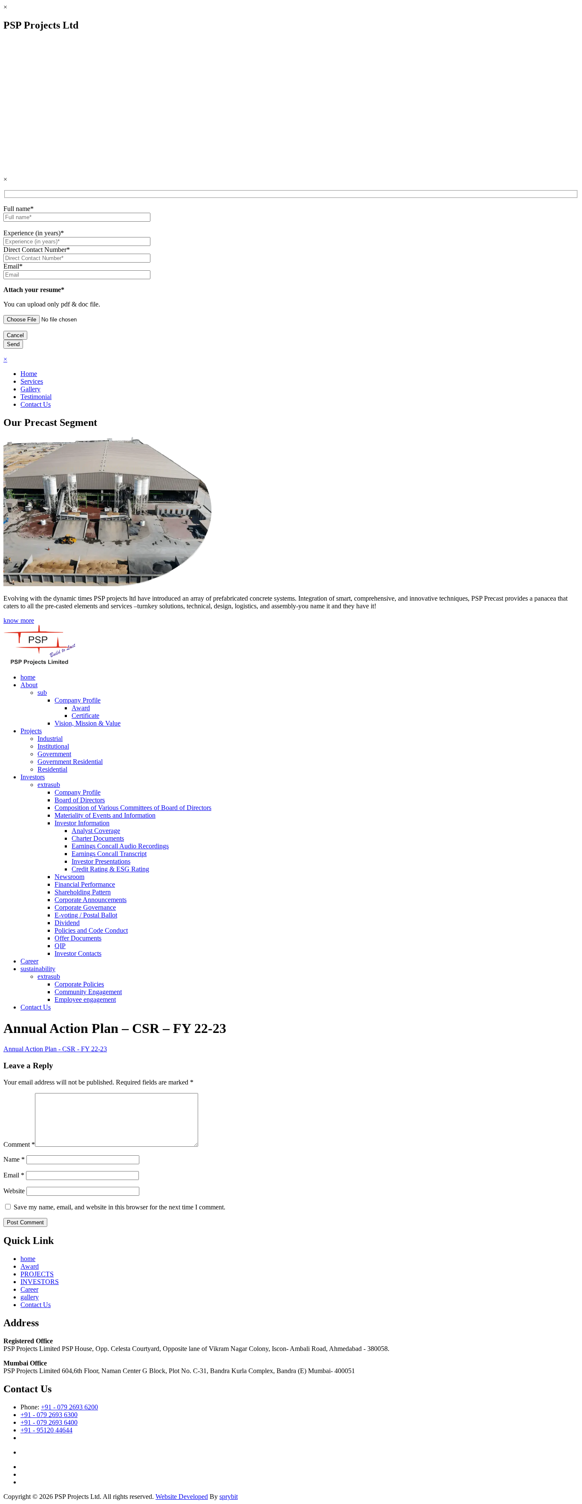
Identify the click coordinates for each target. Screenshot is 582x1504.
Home (28, 373)
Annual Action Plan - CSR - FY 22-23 (55, 1049)
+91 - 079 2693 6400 (49, 1422)
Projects (31, 731)
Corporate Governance (85, 907)
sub (42, 692)
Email (13, 1175)
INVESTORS (39, 1281)
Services (31, 381)
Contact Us (35, 404)
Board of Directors (80, 800)
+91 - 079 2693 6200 (69, 1407)
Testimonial (36, 396)
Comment (19, 1144)
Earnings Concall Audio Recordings (120, 846)
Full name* (18, 208)
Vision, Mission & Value (88, 723)
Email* (13, 266)
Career (29, 961)
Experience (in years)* (33, 233)
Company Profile (78, 700)
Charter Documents (98, 838)
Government (54, 754)
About (28, 684)
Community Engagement (88, 991)
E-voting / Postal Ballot (86, 915)
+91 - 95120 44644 (46, 1430)
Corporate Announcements (91, 899)
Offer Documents (78, 938)
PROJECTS (37, 1274)
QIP (60, 945)
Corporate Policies (79, 984)
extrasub (48, 784)
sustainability (37, 968)
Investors (32, 777)
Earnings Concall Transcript (109, 853)
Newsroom (69, 876)
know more (18, 620)
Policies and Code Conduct (91, 930)
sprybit (228, 1496)
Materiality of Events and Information (105, 815)
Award (81, 708)
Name (14, 1159)
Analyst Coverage (96, 830)
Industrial (50, 738)
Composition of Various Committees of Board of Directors (133, 807)
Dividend (67, 922)
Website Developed (182, 1496)
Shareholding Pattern (83, 892)
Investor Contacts (78, 953)
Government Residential (70, 761)
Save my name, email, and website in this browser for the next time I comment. (119, 1207)
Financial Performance (85, 884)
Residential (52, 769)
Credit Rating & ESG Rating (110, 869)
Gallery (30, 389)
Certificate (85, 715)
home (27, 677)
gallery (29, 1297)
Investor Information (82, 823)
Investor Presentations (101, 861)
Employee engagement (85, 999)
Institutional (53, 746)
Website (14, 1191)
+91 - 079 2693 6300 (49, 1414)
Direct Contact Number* (36, 249)
